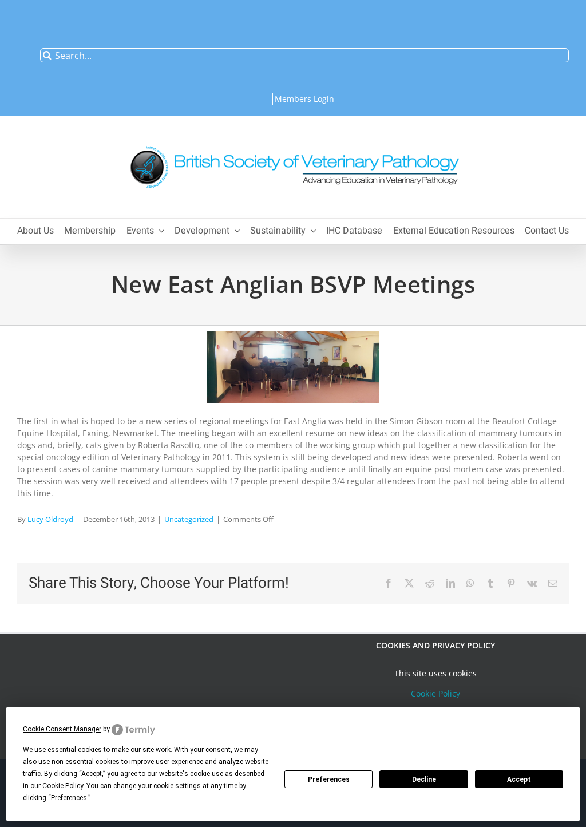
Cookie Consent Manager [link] (62, 729)
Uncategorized (188, 519)
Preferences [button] (69, 798)
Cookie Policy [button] (62, 786)
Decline (424, 779)
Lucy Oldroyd (50, 519)
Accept (519, 779)
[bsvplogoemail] (293, 139)
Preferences (329, 779)
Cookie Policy (435, 693)
